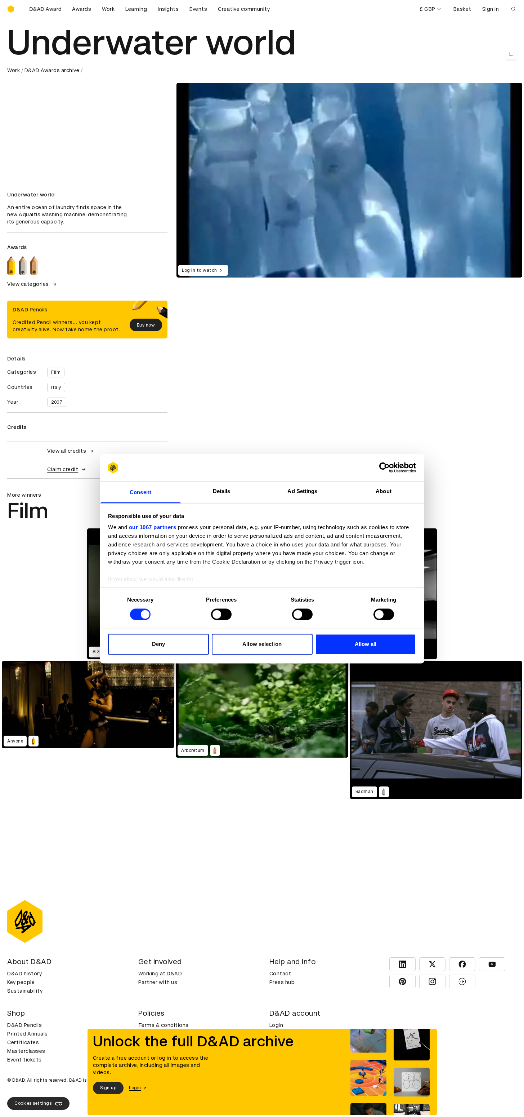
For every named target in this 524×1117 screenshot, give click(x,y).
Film (56, 372)
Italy (56, 387)
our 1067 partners (152, 527)
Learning (136, 9)
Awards (81, 9)
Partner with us (158, 982)
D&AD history (24, 973)
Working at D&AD (160, 973)
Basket (462, 9)
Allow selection (262, 644)
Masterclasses (26, 1051)
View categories (28, 284)
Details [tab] (221, 491)
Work (108, 9)
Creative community (244, 9)
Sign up (108, 1087)
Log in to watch (199, 270)
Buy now (146, 325)
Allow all (366, 644)
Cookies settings (32, 1103)
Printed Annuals (27, 1034)
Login (276, 1025)
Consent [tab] (140, 492)
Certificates (23, 1042)
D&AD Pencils (24, 1025)
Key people (21, 982)
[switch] (221, 614)
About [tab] (383, 491)
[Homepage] (10, 9)
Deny (158, 644)
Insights (168, 9)
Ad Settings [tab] (302, 491)
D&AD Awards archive (52, 70)
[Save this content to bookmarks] (511, 54)
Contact (280, 973)
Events (198, 9)
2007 (56, 402)
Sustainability (24, 991)
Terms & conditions (163, 1025)
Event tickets (24, 1060)
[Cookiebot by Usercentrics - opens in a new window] (384, 467)
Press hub (282, 982)
